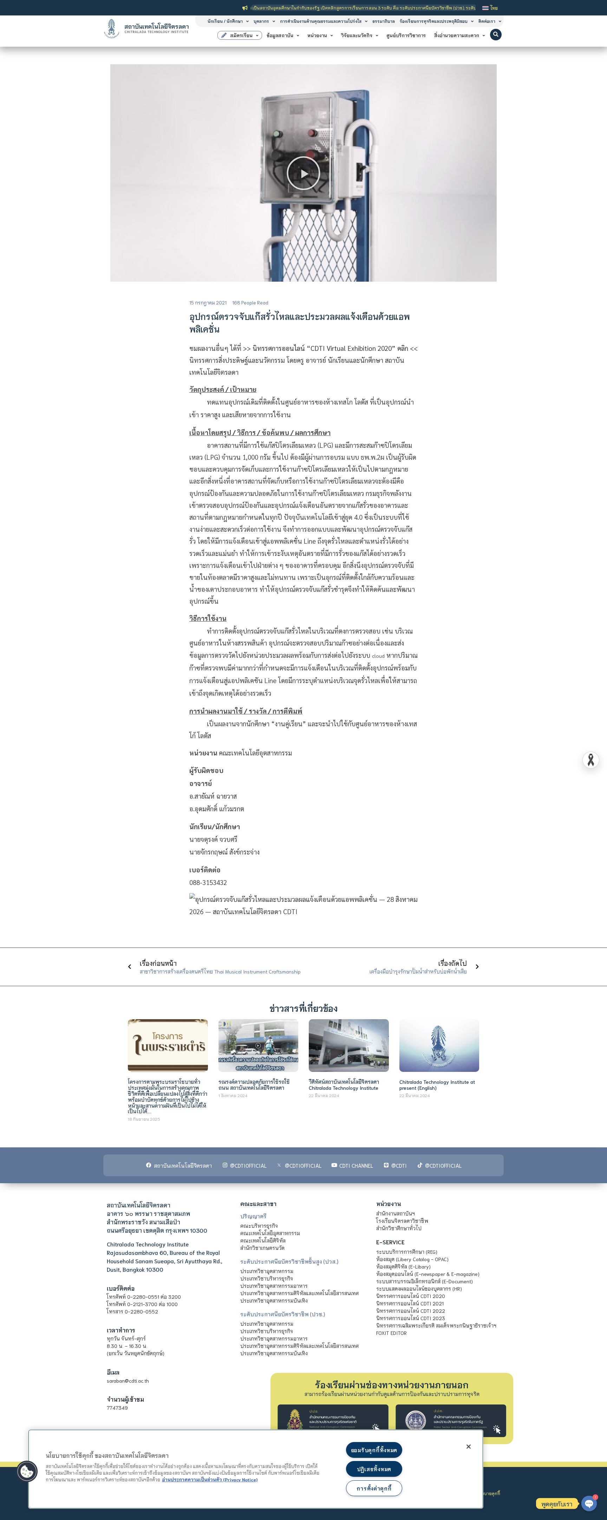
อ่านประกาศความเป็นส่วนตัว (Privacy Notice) (209, 1479)
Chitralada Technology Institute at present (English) (437, 1085)
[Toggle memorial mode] (590, 760)
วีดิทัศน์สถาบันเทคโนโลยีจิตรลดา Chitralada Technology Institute (344, 1085)
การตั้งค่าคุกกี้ (374, 1488)
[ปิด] (468, 1446)
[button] (496, 34)
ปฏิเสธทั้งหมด (374, 1469)
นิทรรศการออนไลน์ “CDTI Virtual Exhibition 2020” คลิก (330, 348)
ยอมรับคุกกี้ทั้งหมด (374, 1450)
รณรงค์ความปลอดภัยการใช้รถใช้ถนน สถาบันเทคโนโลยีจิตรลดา (254, 1085)
